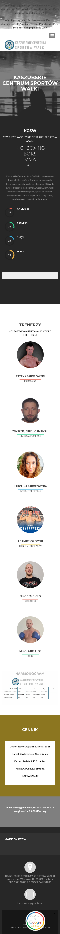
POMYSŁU (23, 209)
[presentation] (9, 212)
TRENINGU (23, 223)
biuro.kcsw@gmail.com (30, 903)
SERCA (20, 251)
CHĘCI (20, 237)
